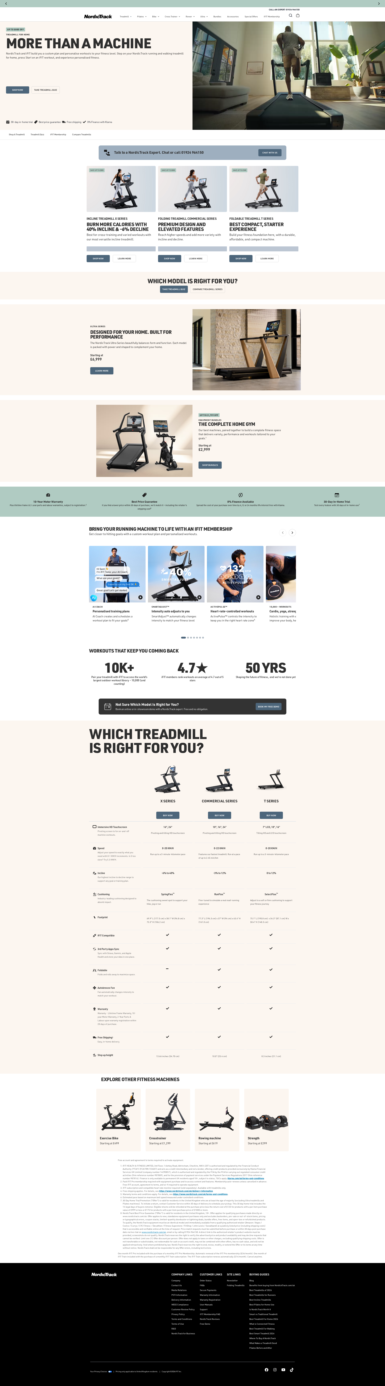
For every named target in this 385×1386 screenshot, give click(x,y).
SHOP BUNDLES (210, 465)
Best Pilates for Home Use (261, 1304)
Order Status (206, 1280)
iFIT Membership (272, 16)
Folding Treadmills (236, 1285)
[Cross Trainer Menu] (179, 16)
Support (204, 1309)
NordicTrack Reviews (210, 1319)
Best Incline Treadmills (260, 1299)
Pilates (140, 16)
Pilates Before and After (260, 1348)
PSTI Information (179, 1295)
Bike (154, 16)
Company (175, 1280)
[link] (98, 16)
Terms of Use (177, 1324)
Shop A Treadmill (17, 134)
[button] (291, 15)
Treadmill (124, 16)
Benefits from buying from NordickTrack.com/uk (272, 1285)
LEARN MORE (124, 258)
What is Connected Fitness (262, 1324)
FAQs (202, 1285)
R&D (173, 1328)
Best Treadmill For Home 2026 (263, 1319)
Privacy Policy (178, 1314)
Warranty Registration (210, 1299)
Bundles (217, 16)
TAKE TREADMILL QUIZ (45, 90)
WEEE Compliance (180, 1304)
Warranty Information (210, 1295)
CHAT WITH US (269, 152)
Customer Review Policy (183, 1309)
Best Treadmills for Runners (262, 1295)
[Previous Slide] (6, 3)
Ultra (202, 16)
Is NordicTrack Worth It (260, 1309)
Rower (189, 16)
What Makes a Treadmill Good (263, 1343)
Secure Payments (208, 1290)
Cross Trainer (171, 16)
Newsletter (232, 1280)
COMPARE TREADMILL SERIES (207, 289)
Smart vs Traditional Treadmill (263, 1314)
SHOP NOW (17, 90)
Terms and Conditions (181, 1319)
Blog (251, 1280)
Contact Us (176, 1285)
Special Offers (251, 16)
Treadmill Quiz (37, 134)
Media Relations (179, 1290)
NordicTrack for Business (183, 1333)
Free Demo (205, 1324)
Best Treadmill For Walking (262, 1328)
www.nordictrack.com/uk (154, 1232)
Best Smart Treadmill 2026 (261, 1333)
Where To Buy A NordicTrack (262, 1338)
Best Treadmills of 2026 (260, 1290)
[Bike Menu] (158, 16)
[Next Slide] (379, 3)
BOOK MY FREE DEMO (268, 706)
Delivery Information (181, 1299)
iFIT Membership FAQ (210, 1314)
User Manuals (206, 1304)
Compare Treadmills (81, 134)
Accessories (233, 16)
